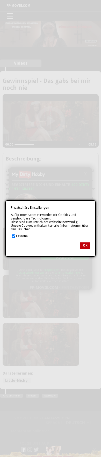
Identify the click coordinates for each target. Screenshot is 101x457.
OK (85, 245)
